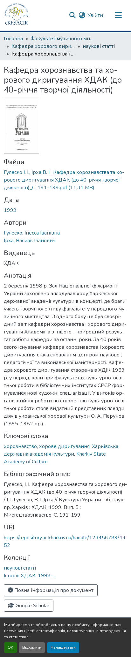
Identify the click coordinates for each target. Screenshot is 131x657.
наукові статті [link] (99, 46)
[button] (16, 15)
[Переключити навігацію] (118, 15)
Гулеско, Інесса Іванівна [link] (32, 232)
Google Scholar (31, 605)
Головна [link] (13, 38)
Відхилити (31, 647)
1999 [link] (10, 210)
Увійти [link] (95, 15)
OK (10, 647)
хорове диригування (64, 446)
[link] (65, 179)
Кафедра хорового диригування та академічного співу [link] (43, 46)
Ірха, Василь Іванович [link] (29, 240)
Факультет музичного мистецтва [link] (62, 38)
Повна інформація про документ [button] (53, 590)
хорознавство (20, 446)
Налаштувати (63, 647)
